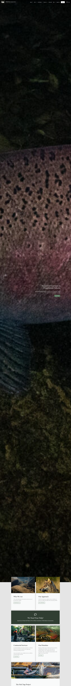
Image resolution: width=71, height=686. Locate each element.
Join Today (57, 293)
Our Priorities (40, 2)
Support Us (58, 2)
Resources (45, 2)
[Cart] (67, 2)
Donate (63, 2)
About (31, 2)
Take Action (50, 2)
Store (54, 2)
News (35, 2)
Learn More (16, 656)
